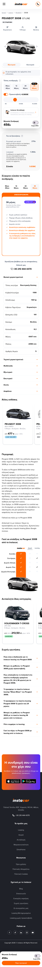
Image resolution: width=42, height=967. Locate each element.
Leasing (21, 830)
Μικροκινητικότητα (21, 844)
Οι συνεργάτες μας (21, 908)
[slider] (15, 100)
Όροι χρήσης (21, 864)
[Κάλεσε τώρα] (38, 4)
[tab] (7, 87)
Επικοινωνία (21, 893)
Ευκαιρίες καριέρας (21, 898)
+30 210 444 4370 (22, 268)
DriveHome (21, 849)
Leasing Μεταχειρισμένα (21, 913)
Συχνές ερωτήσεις (21, 903)
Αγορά (21, 835)
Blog (21, 888)
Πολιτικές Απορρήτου (21, 869)
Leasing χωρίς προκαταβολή (21, 918)
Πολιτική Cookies (21, 874)
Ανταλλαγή (21, 839)
